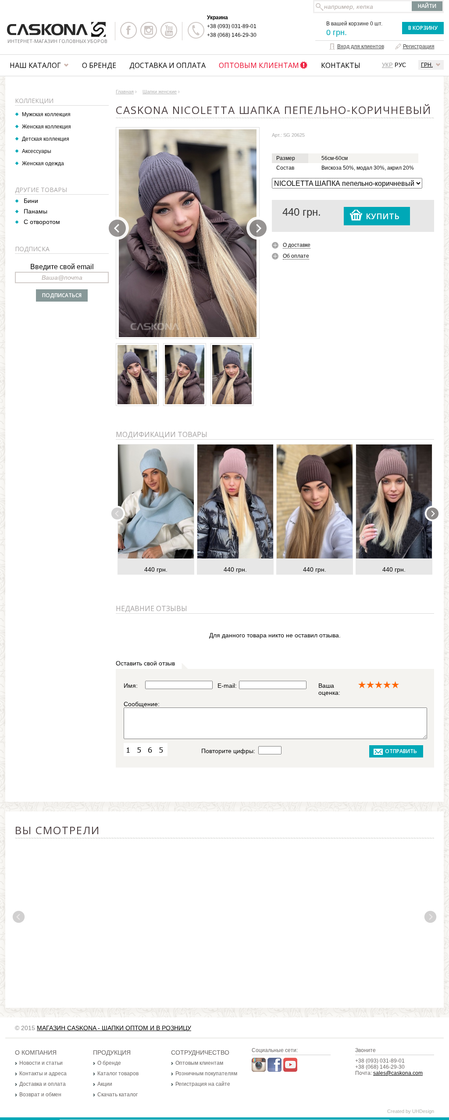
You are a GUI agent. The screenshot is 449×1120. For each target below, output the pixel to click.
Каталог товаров (118, 1073)
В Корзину (423, 28)
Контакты (340, 65)
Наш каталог (35, 65)
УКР (387, 65)
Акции (104, 1084)
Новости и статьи (41, 1063)
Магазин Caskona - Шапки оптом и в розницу (114, 1027)
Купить (382, 216)
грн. (427, 65)
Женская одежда (43, 163)
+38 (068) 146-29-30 (232, 35)
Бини (31, 200)
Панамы (35, 211)
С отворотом (42, 221)
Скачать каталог (117, 1095)
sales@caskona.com (398, 1073)
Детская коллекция (45, 139)
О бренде (99, 65)
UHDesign (423, 1111)
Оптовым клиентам (259, 65)
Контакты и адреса (43, 1073)
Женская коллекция (46, 127)
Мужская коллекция (46, 114)
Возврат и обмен (40, 1095)
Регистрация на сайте (202, 1084)
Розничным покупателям (206, 1073)
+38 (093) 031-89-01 (232, 26)
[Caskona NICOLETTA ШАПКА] (188, 233)
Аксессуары (36, 151)
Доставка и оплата (167, 65)
